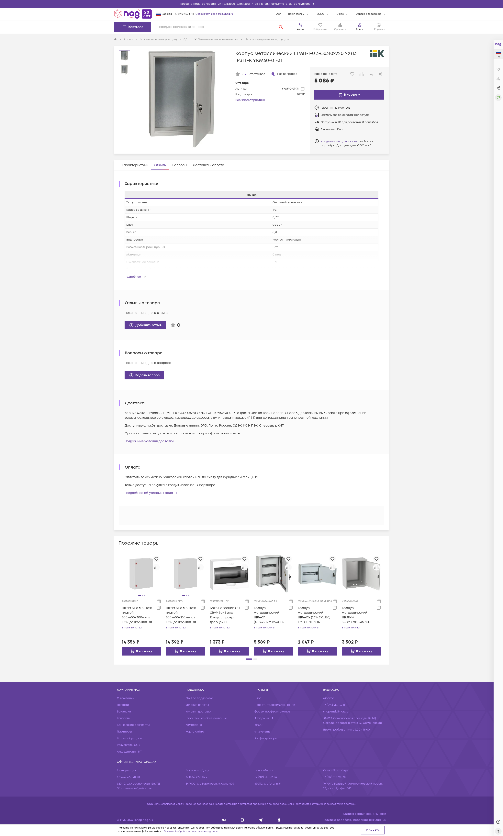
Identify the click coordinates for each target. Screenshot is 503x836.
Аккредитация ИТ (129, 752)
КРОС (258, 725)
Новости (123, 705)
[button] (251, 4)
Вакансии (124, 711)
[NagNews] (260, 820)
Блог (278, 14)
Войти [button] (359, 29)
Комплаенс (194, 725)
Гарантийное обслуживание (206, 718)
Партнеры (124, 731)
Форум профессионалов (272, 711)
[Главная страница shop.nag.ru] (133, 14)
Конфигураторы (265, 738)
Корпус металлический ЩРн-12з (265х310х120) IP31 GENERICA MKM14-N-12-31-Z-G (314, 615)
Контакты (123, 718)
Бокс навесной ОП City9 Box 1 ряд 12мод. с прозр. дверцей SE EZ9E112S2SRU (225, 615)
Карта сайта (195, 731)
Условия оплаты (197, 705)
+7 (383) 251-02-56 (265, 777)
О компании (125, 698)
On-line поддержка (199, 698)
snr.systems (262, 731)
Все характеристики (250, 100)
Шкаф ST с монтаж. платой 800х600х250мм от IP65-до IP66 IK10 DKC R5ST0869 (182, 615)
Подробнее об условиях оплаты (151, 493)
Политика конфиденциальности (363, 814)
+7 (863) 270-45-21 (197, 777)
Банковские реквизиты (133, 725)
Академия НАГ (264, 718)
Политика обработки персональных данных (354, 820)
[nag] (278, 820)
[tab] (135, 165)
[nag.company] (223, 820)
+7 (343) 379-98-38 (128, 777)
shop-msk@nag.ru (222, 14)
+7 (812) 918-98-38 (334, 777)
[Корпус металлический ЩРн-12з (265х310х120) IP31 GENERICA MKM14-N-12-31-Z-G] (317, 573)
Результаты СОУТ (129, 745)
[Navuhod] (242, 820)
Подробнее (133, 277)
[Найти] (281, 27)
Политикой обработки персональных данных (191, 831)
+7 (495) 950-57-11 (184, 14)
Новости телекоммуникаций (274, 705)
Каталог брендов (129, 738)
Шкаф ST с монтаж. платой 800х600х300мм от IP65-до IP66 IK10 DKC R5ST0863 (138, 615)
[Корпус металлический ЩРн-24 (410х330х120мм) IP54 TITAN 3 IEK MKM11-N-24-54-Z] (273, 573)
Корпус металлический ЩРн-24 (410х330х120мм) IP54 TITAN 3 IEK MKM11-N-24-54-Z (270, 615)
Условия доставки (198, 711)
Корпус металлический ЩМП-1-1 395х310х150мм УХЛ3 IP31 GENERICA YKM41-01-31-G (357, 615)
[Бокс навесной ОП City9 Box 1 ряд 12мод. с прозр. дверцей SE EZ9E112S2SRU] (229, 573)
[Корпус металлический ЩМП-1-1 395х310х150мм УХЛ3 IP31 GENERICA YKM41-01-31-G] (361, 573)
